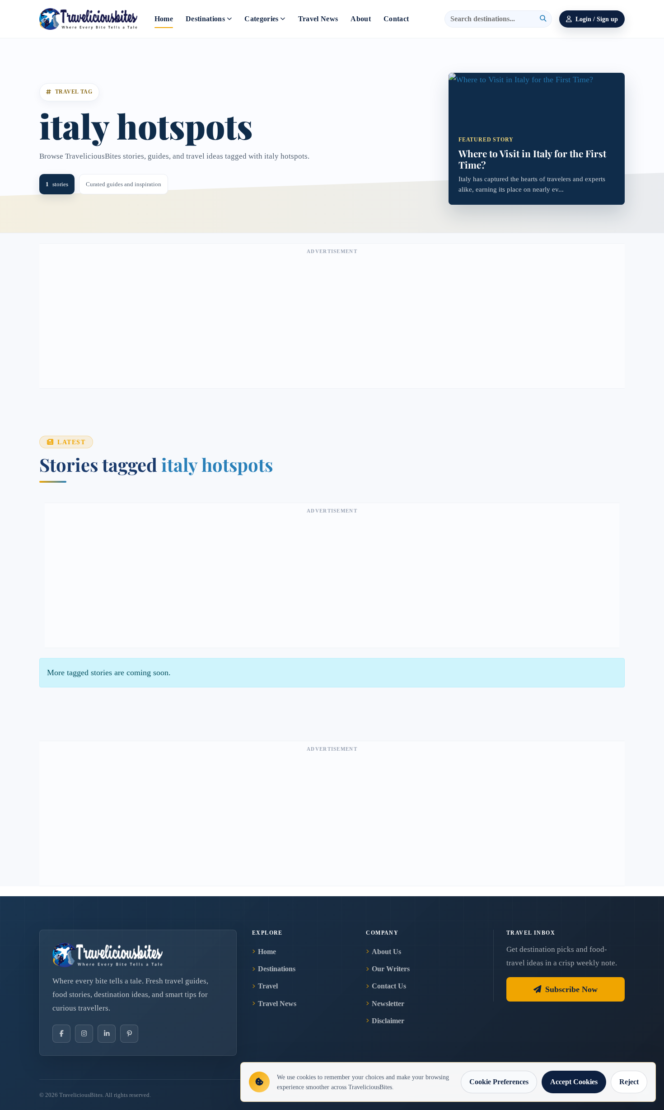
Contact (396, 19)
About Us (386, 951)
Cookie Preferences (498, 1082)
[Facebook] (61, 1034)
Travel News (318, 19)
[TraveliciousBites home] (138, 955)
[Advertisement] (332, 320)
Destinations (205, 19)
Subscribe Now (571, 989)
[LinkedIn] (107, 1034)
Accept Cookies (574, 1082)
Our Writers (391, 969)
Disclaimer (388, 1021)
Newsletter (388, 1003)
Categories (261, 19)
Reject (629, 1082)
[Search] (543, 18)
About (361, 19)
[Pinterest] (129, 1034)
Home (163, 19)
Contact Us (389, 986)
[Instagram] (84, 1034)
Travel (268, 986)
